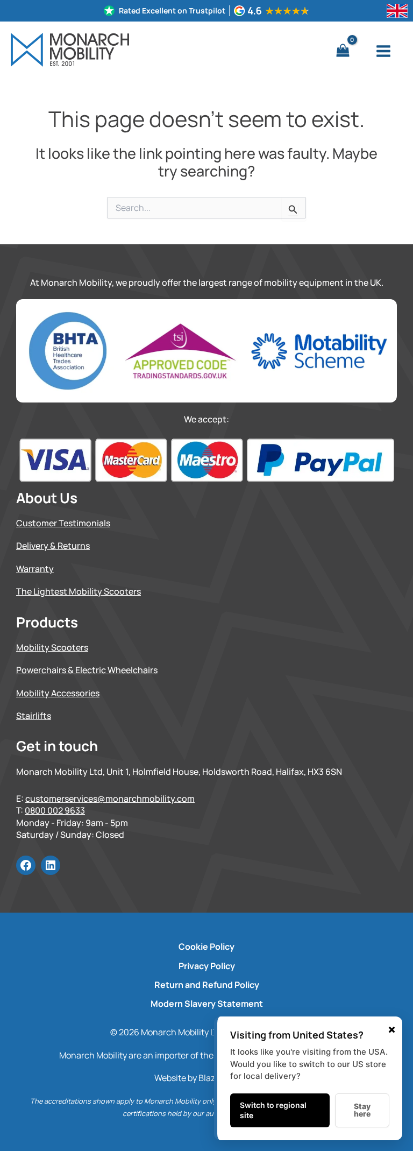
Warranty (35, 569)
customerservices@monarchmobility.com (110, 798)
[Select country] (397, 11)
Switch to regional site (273, 1110)
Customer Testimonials (63, 523)
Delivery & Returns (53, 546)
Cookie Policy (206, 946)
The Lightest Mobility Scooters (78, 591)
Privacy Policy (207, 966)
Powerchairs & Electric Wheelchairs (87, 670)
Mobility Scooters (52, 647)
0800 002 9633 (55, 810)
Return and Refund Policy (206, 985)
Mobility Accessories (57, 693)
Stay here (362, 1109)
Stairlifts (33, 716)
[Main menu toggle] (383, 51)
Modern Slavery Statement (207, 1003)
